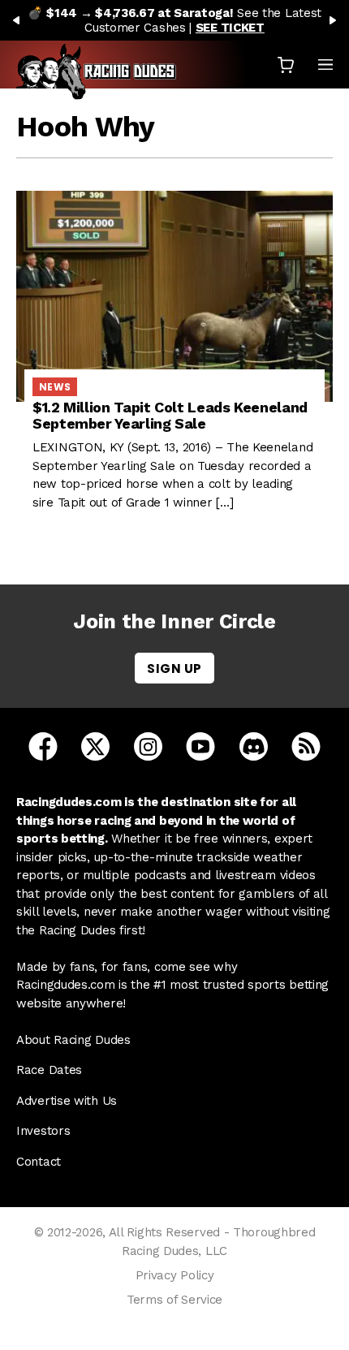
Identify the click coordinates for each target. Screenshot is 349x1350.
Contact (38, 1161)
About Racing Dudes (73, 1040)
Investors (43, 1131)
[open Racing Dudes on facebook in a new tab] (43, 745)
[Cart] (286, 64)
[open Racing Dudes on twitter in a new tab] (95, 745)
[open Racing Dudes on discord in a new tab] (253, 745)
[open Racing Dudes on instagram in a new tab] (148, 745)
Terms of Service (174, 1299)
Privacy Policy (175, 1275)
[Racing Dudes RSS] (306, 745)
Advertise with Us (66, 1100)
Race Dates (49, 1070)
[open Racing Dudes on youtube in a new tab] (200, 745)
